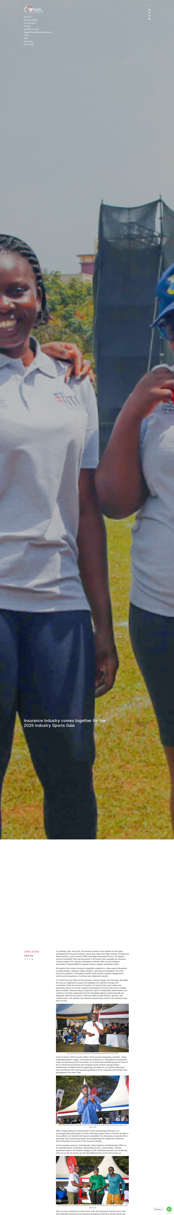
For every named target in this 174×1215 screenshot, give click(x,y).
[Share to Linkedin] (32, 959)
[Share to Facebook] (25, 959)
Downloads (28, 41)
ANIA (26, 38)
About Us (27, 17)
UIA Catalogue (29, 23)
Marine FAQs (29, 44)
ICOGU (26, 35)
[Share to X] (27, 959)
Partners (27, 26)
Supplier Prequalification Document (38, 32)
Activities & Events (31, 29)
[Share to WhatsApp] (30, 959)
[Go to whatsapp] (169, 1209)
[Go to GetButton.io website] (169, 1213)
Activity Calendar (31, 20)
